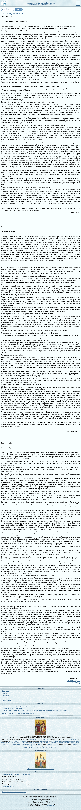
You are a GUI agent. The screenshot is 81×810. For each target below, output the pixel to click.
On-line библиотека (8, 786)
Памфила (15, 741)
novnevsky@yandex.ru (48, 805)
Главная (4, 9)
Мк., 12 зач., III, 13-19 (49, 747)
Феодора (23, 744)
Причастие (5, 695)
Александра (68, 739)
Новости (10, 9)
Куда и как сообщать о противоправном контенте (18, 713)
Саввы (41, 742)
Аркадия (53, 742)
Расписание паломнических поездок (14, 792)
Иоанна (70, 741)
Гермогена (47, 742)
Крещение (5, 691)
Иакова (77, 742)
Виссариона (9, 742)
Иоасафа (65, 741)
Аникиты (42, 739)
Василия (49, 744)
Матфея (16, 742)
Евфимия (22, 742)
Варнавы (29, 742)
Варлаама (42, 741)
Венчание (5, 698)
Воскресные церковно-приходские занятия (16, 774)
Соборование (6, 700)
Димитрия (35, 742)
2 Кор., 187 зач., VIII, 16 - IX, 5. (33, 747)
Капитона (23, 741)
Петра (5, 744)
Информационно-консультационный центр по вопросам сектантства (24, 706)
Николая (39, 746)
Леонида (75, 744)
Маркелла (66, 742)
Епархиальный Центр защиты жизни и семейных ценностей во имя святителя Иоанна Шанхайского (34, 710)
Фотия (32, 739)
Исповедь (5, 693)
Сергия (48, 741)
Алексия (39, 744)
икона (36, 739)
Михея (3, 742)
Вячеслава (58, 741)
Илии (52, 741)
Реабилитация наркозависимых (12, 708)
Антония (76, 741)
